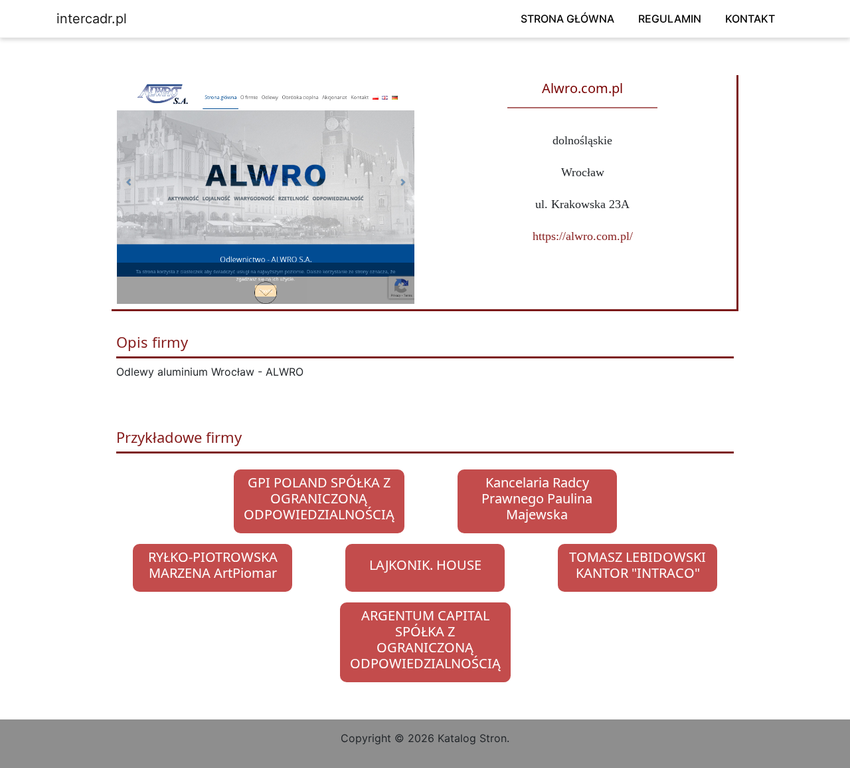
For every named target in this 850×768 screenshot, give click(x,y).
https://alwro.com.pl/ (583, 236)
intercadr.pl (91, 19)
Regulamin (669, 18)
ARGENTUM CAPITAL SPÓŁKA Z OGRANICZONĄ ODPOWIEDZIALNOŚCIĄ (425, 639)
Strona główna (567, 18)
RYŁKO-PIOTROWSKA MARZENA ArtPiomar (213, 565)
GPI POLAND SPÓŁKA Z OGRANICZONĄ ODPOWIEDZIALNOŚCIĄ (319, 498)
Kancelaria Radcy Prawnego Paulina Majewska (536, 498)
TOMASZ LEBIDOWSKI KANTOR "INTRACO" (637, 565)
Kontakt (750, 18)
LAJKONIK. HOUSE (425, 565)
